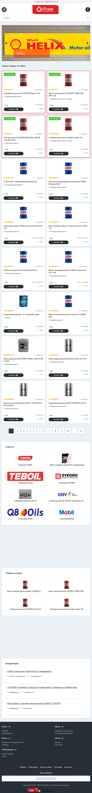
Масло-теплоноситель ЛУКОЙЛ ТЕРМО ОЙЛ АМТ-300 (66, 94)
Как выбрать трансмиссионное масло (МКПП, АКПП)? (34, 703)
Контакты (68, 767)
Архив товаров (8, 754)
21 (81, 431)
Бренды (58, 742)
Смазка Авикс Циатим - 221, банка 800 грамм (21, 314)
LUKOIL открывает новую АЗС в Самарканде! (29, 671)
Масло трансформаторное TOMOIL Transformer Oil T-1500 (67, 271)
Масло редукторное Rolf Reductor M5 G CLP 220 (67, 359)
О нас (4, 756)
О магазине (33, 767)
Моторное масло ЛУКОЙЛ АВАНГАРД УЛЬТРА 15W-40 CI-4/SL (22, 139)
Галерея (5, 731)
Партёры (5, 745)
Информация (7, 733)
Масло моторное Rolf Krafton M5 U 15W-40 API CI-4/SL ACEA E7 (23, 404)
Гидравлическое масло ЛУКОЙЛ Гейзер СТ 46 (22, 93)
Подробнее (12, 109)
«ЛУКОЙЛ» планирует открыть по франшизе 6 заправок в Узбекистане (42, 687)
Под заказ (59, 745)
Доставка (58, 767)
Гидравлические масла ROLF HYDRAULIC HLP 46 (67, 403)
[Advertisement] (47, 544)
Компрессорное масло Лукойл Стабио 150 (65, 138)
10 (68, 431)
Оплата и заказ (46, 767)
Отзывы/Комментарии (64, 733)
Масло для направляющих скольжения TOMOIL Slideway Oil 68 (67, 183)
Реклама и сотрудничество (12, 742)
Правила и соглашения (64, 731)
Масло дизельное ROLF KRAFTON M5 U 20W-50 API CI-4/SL (23, 360)
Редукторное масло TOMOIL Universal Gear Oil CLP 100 (23, 227)
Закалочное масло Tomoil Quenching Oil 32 (20, 270)
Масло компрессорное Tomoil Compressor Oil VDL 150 (68, 227)
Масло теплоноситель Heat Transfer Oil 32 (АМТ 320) (67, 316)
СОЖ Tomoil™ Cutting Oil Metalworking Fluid (20, 182)
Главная (23, 767)
